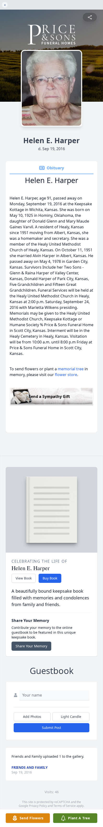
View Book (24, 578)
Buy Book (50, 578)
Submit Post (51, 727)
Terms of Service (64, 806)
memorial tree (71, 369)
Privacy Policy (38, 806)
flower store (66, 374)
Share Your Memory (31, 646)
